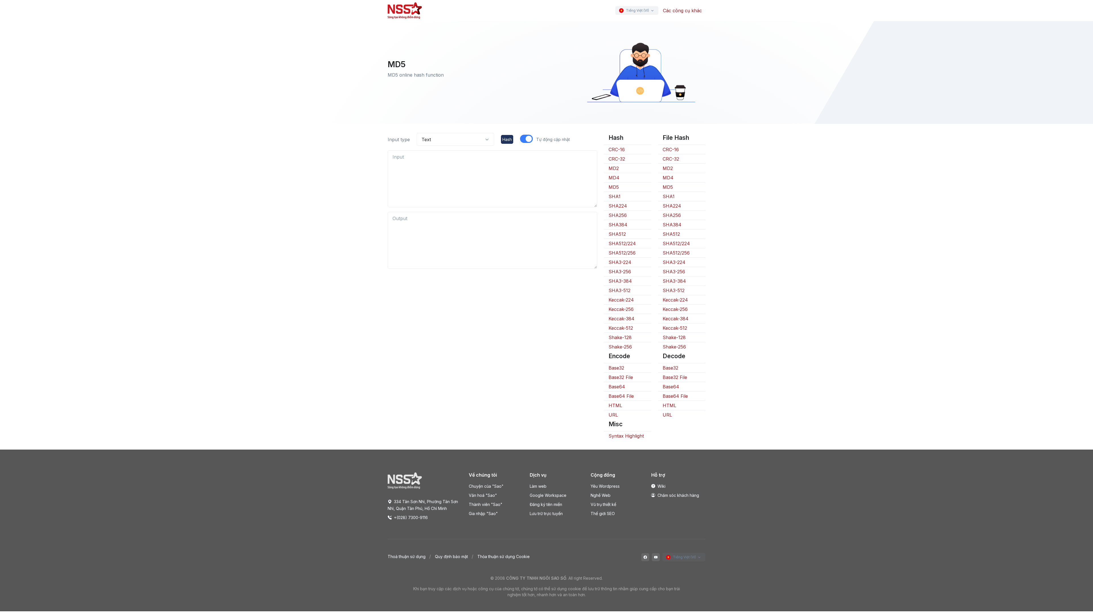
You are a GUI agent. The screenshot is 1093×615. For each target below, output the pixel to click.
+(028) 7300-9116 (410, 517)
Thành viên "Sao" (485, 504)
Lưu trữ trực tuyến (546, 513)
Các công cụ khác (682, 10)
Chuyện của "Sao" (486, 486)
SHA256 (618, 215)
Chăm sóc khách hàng (677, 495)
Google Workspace (548, 495)
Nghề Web (601, 495)
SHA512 (617, 234)
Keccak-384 (621, 318)
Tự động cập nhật (553, 139)
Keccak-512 (621, 328)
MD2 (614, 168)
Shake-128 (620, 337)
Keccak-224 (621, 300)
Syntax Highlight (626, 436)
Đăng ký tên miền (546, 504)
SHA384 (618, 224)
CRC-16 (617, 149)
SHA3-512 (619, 290)
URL (613, 415)
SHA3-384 (620, 281)
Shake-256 (620, 347)
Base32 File (621, 377)
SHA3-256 (620, 271)
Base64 (617, 387)
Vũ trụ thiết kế (603, 504)
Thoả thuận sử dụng (407, 556)
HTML (615, 405)
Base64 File (621, 396)
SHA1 (615, 196)
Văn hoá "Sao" (483, 495)
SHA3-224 (620, 262)
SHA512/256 (622, 253)
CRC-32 (617, 159)
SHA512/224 (622, 243)
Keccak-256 (621, 309)
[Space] (405, 480)
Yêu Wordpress (605, 486)
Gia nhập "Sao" (483, 513)
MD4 (614, 178)
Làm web (538, 486)
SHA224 (618, 206)
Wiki (660, 486)
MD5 (614, 187)
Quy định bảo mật (451, 556)
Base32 (616, 368)
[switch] (526, 139)
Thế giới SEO (603, 513)
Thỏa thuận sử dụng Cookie (503, 556)
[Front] (405, 10)
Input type (399, 139)
